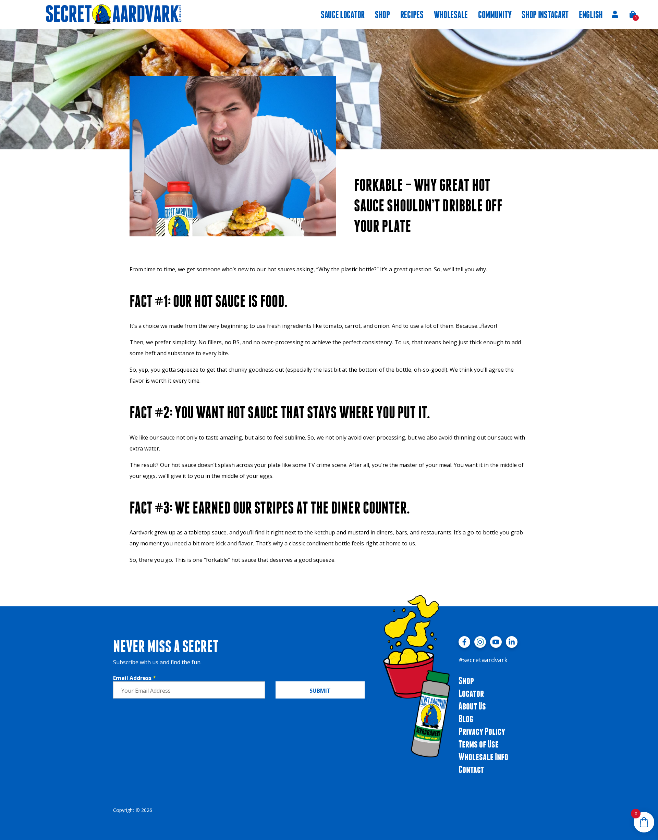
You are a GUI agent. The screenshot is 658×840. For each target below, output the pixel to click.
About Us (472, 706)
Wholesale (451, 15)
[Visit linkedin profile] (511, 642)
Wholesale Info (483, 757)
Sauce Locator (343, 15)
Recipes (412, 15)
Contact (471, 769)
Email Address (134, 678)
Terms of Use (479, 744)
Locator (471, 693)
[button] (633, 14)
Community (494, 15)
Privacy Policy (482, 731)
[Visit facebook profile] (464, 642)
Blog (466, 719)
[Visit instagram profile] (480, 642)
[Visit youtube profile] (496, 642)
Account (615, 14)
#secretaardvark (483, 660)
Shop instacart (545, 15)
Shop (382, 15)
